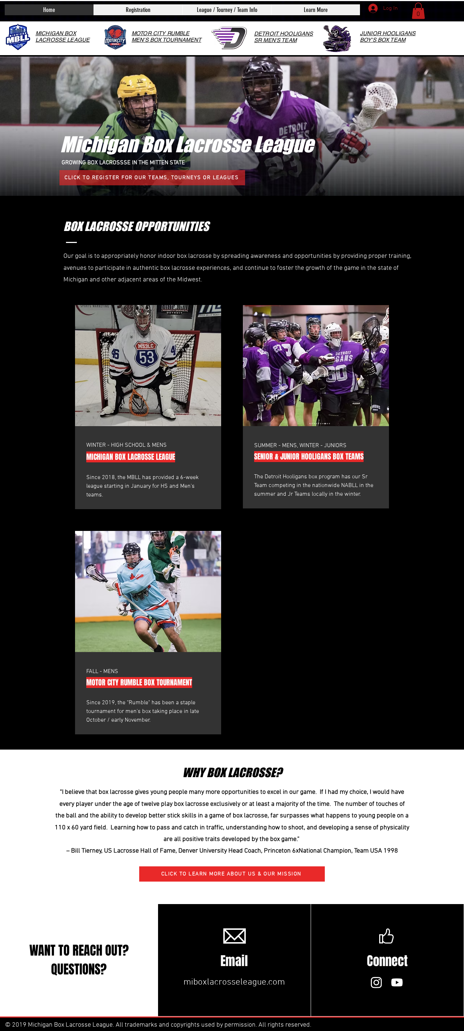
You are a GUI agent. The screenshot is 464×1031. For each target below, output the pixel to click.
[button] (226, 9)
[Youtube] (397, 982)
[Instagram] (376, 982)
